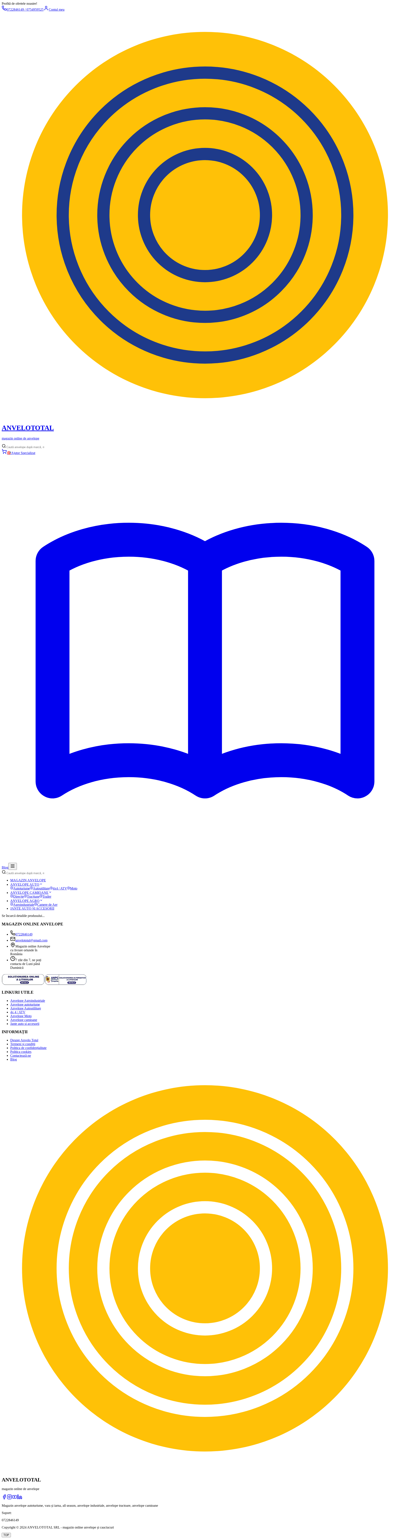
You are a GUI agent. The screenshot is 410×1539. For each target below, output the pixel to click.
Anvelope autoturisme (25, 1004)
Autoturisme (21, 888)
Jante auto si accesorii (24, 1024)
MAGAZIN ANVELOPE (28, 880)
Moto (73, 888)
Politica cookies (20, 1052)
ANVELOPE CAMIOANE (29, 892)
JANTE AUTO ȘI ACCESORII (32, 908)
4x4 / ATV (60, 888)
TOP (6, 1535)
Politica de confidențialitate (28, 1048)
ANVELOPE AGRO (25, 901)
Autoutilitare (41, 888)
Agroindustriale (23, 904)
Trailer (46, 896)
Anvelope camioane (23, 1020)
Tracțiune (33, 896)
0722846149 (23, 934)
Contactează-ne (20, 1055)
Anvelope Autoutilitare (25, 1008)
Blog (13, 1059)
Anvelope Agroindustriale (27, 1000)
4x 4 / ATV (17, 1012)
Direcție (18, 896)
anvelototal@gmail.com (31, 940)
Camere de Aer (47, 904)
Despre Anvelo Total (24, 1040)
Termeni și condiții (22, 1044)
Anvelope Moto (21, 1016)
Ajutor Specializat (21, 453)
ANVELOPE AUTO (24, 884)
